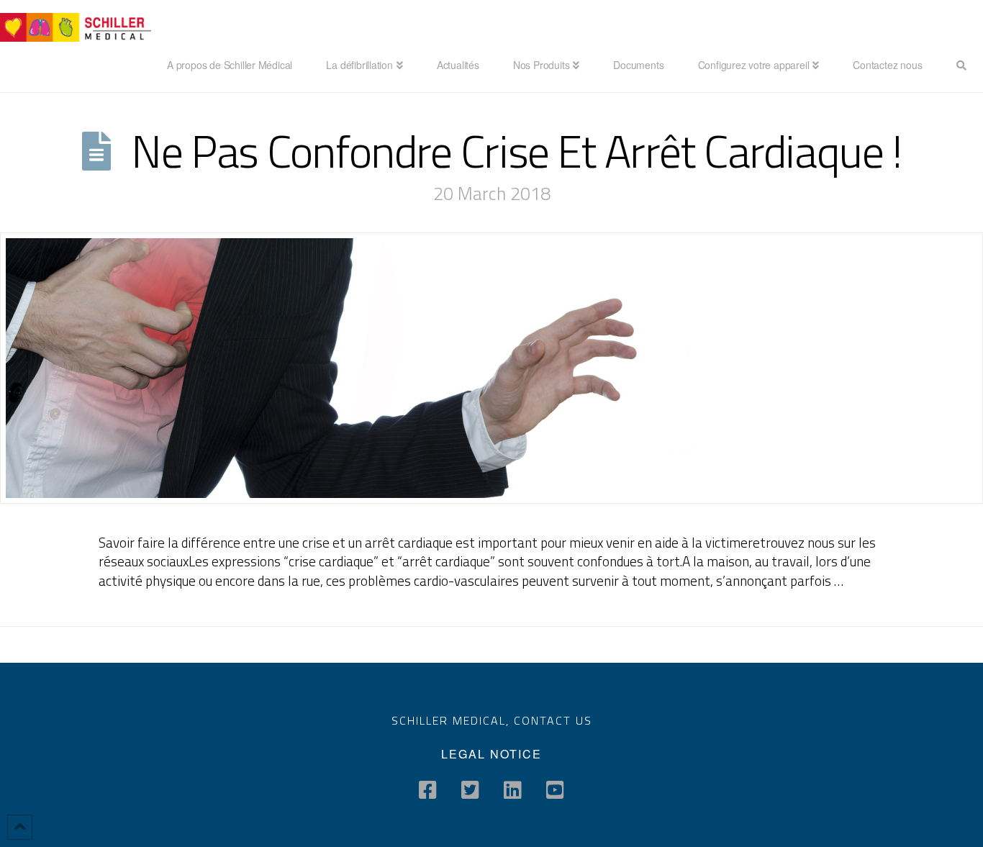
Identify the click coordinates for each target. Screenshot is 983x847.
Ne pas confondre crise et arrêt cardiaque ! (516, 151)
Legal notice (491, 754)
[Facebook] (428, 790)
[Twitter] (470, 790)
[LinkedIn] (513, 790)
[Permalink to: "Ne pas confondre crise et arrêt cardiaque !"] (491, 367)
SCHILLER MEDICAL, (452, 720)
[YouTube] (555, 790)
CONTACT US (553, 720)
